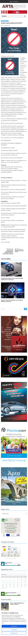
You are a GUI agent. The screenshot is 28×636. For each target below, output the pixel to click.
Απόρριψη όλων (14, 633)
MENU (4, 16)
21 (13, 584)
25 (2, 586)
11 (2, 582)
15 (17, 582)
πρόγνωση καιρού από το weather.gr (10, 558)
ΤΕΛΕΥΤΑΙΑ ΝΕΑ (5, 20)
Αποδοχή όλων (14, 626)
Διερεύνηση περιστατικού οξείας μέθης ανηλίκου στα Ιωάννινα (12, 279)
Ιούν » (5, 588)
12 (6, 582)
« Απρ (2, 588)
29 (17, 586)
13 (10, 582)
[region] (14, 623)
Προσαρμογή (14, 629)
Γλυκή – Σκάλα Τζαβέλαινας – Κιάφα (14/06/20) (17, 603)
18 (2, 584)
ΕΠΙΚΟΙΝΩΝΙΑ (15, 1)
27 (10, 586)
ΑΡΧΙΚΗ (11, 1)
